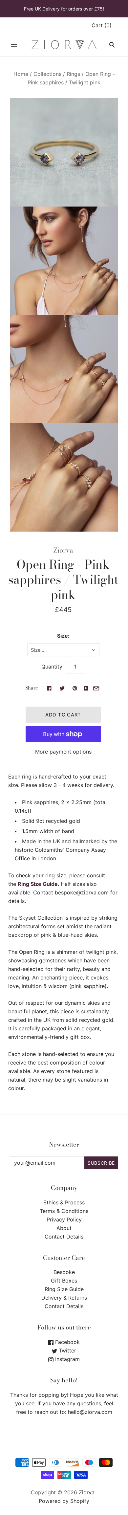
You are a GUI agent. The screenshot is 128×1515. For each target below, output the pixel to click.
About (64, 1228)
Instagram (66, 1359)
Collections (47, 74)
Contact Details (64, 1236)
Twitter (66, 1350)
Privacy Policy (64, 1219)
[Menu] (14, 45)
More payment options (63, 751)
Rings (73, 74)
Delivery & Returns (64, 1297)
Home (20, 74)
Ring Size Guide (38, 884)
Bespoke (64, 1272)
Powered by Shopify (64, 1501)
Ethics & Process (64, 1202)
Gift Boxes (64, 1280)
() (102, 25)
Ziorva (63, 550)
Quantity (51, 666)
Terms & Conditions (64, 1211)
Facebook (66, 1342)
